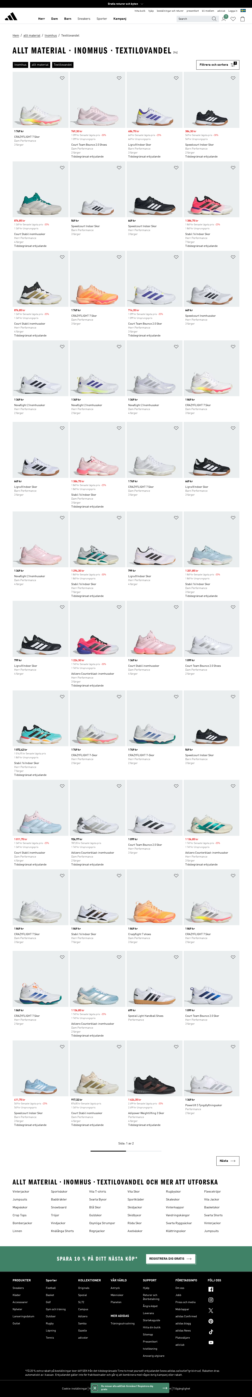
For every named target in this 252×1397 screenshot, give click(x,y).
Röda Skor (135, 1223)
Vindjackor (58, 1223)
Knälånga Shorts (62, 1231)
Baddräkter (59, 1199)
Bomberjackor (22, 1223)
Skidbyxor (134, 1215)
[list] (104, 65)
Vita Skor (134, 1191)
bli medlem (208, 11)
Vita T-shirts (97, 1191)
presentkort (193, 11)
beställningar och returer (170, 11)
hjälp (151, 11)
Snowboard (59, 1207)
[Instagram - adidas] (223, 1300)
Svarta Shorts (213, 1215)
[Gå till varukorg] (242, 19)
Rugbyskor (173, 1191)
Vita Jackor (211, 1199)
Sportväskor (59, 1191)
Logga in (232, 11)
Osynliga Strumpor (102, 1223)
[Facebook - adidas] (223, 1290)
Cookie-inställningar (74, 1388)
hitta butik (140, 11)
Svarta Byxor (98, 1199)
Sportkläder (136, 1199)
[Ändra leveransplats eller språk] (243, 11)
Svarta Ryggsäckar (179, 1223)
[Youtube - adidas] (223, 1343)
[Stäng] (95, 1387)
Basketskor (212, 1207)
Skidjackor (135, 1207)
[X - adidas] (223, 1311)
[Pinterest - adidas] (223, 1321)
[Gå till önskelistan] (233, 19)
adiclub (221, 11)
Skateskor (173, 1199)
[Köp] (11, 17)
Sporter (102, 19)
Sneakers (84, 19)
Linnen (17, 1231)
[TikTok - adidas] (223, 1332)
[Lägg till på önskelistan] (62, 79)
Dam (54, 19)
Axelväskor (135, 1231)
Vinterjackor (21, 1191)
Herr (41, 19)
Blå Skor (95, 1207)
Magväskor (20, 1207)
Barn (67, 19)
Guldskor (95, 1215)
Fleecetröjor (212, 1191)
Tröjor (55, 1215)
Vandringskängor (178, 1215)
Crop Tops (20, 1215)
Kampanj (119, 19)
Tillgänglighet (181, 1388)
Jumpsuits (20, 1199)
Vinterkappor (175, 1207)
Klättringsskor (176, 1231)
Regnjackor (97, 1231)
